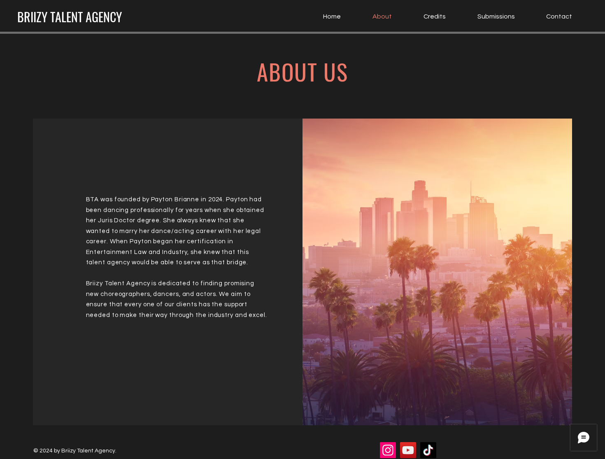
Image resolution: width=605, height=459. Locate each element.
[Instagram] (388, 450)
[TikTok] (428, 450)
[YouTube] (408, 450)
